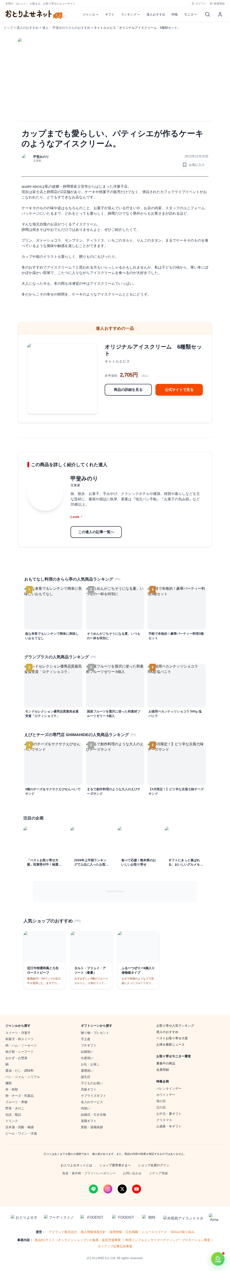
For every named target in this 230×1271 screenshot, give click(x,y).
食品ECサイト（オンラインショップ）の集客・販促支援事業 (78, 1240)
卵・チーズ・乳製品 (19, 1095)
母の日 (161, 1101)
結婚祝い (87, 1051)
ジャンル (89, 14)
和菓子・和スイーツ (19, 1039)
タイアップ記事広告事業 (115, 1246)
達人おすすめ (155, 14)
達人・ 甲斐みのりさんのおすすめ (66, 27)
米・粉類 (11, 1089)
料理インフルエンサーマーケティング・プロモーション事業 (167, 1240)
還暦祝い (87, 1070)
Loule (76, 517)
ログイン (200, 3)
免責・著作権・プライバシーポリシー (89, 1173)
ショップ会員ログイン (153, 1165)
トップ (8, 27)
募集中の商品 (165, 1063)
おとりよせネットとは (76, 1165)
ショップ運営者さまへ (115, 1165)
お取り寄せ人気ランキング (175, 1025)
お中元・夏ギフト (168, 1113)
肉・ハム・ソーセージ (21, 1045)
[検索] (207, 14)
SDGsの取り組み (182, 1232)
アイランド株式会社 (63, 1232)
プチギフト (89, 1045)
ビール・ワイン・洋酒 (21, 1133)
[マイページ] (220, 14)
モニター (190, 14)
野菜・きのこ (14, 1108)
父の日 (161, 1107)
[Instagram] (107, 1188)
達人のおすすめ (28, 27)
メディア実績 (158, 1173)
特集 (175, 14)
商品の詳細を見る (128, 390)
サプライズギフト (93, 1095)
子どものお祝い (92, 1083)
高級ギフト (89, 1089)
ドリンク (11, 1121)
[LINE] (93, 1188)
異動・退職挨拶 (92, 1127)
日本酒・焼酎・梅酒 (19, 1127)
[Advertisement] (115, 891)
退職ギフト (89, 1121)
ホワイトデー (165, 1095)
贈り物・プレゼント (95, 1033)
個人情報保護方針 (93, 1232)
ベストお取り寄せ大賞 (172, 1038)
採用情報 (115, 1232)
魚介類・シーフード (19, 1051)
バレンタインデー (168, 1088)
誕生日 (85, 1077)
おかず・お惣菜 (16, 1058)
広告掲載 (132, 1232)
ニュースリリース (154, 1232)
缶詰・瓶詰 (13, 1114)
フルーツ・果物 (16, 1102)
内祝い (85, 1108)
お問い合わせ (132, 1173)
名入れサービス (92, 1102)
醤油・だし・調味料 (19, 1070)
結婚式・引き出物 (93, 1114)
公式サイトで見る (179, 390)
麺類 (8, 1083)
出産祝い (87, 1058)
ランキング (129, 14)
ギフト (110, 14)
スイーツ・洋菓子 (18, 1033)
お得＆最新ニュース (170, 1044)
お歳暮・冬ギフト (168, 1126)
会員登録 (162, 1069)
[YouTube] (136, 1188)
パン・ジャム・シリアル (22, 1077)
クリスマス (164, 1120)
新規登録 (219, 3)
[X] (122, 1188)
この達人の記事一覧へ (96, 532)
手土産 (85, 1039)
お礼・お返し (90, 1064)
